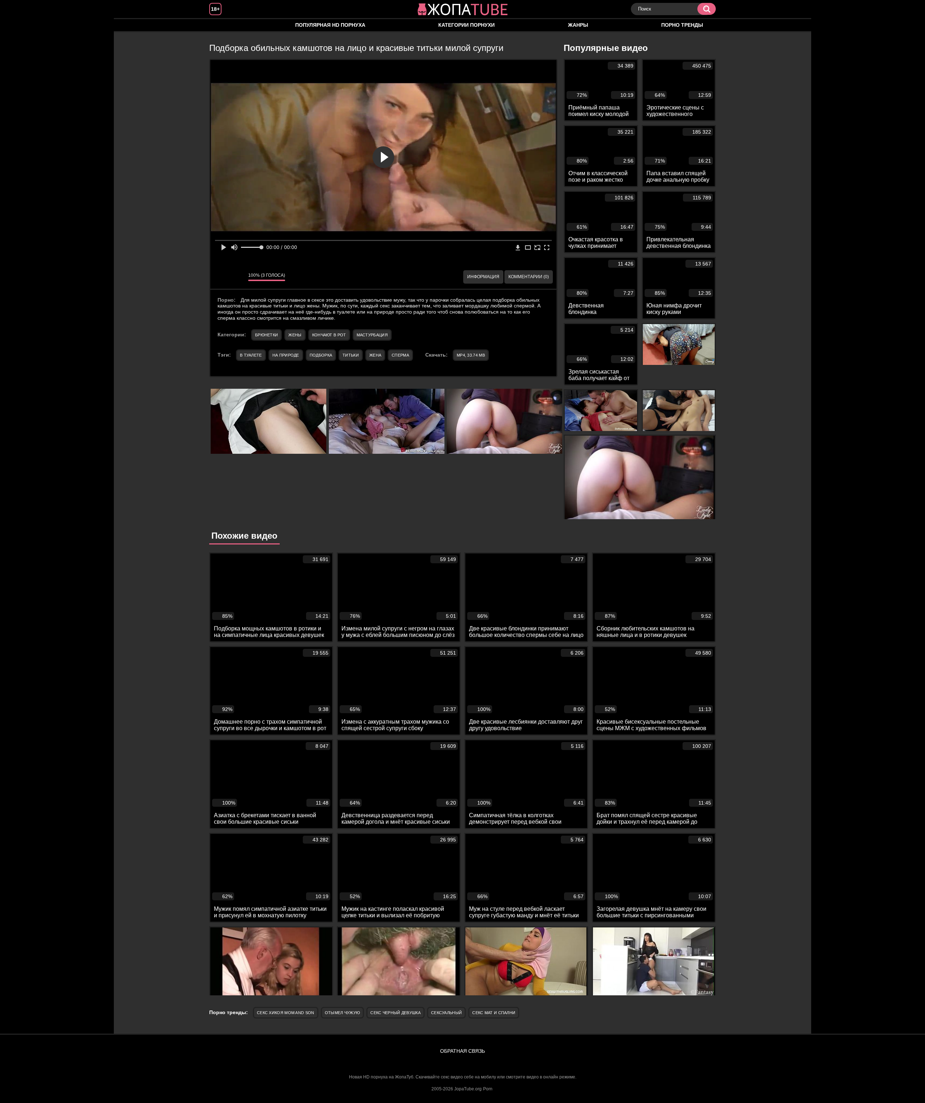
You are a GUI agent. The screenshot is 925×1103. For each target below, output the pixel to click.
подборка (321, 355)
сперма (400, 355)
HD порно (222, 25)
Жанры (578, 25)
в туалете (251, 355)
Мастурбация (372, 335)
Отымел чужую (342, 1013)
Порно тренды (682, 25)
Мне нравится (221, 276)
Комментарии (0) (528, 276)
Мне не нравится (237, 276)
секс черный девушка (395, 1013)
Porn (487, 1088)
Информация (483, 276)
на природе (285, 355)
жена (375, 355)
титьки (351, 355)
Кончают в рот (329, 335)
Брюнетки (266, 335)
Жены (294, 335)
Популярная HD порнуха (330, 25)
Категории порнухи (466, 25)
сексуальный (446, 1013)
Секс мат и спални (493, 1013)
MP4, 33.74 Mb (471, 355)
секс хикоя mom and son (285, 1013)
